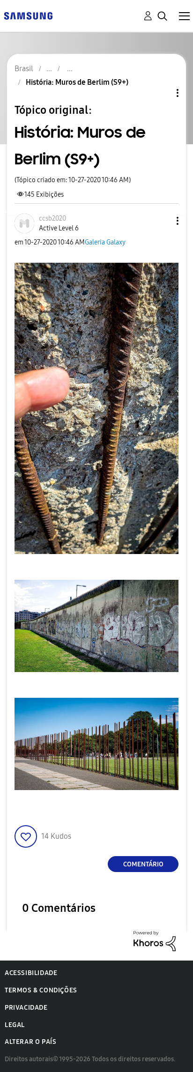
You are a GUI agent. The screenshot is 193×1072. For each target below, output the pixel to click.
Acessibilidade (31, 973)
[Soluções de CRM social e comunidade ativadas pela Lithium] (155, 940)
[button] (162, 221)
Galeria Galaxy (105, 242)
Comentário (143, 864)
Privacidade (26, 1008)
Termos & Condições (41, 990)
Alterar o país (30, 1042)
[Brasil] (28, 15)
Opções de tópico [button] (161, 93)
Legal (15, 1025)
